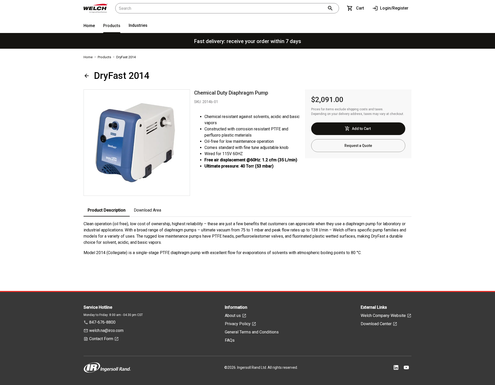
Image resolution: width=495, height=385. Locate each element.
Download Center (376, 323)
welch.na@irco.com (106, 330)
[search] (330, 8)
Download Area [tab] (147, 210)
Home (89, 25)
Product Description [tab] (107, 210)
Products (111, 25)
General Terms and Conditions (252, 332)
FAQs (230, 340)
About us (233, 315)
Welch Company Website (383, 315)
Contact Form (101, 338)
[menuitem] (89, 26)
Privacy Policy (238, 323)
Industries (138, 25)
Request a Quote (358, 146)
